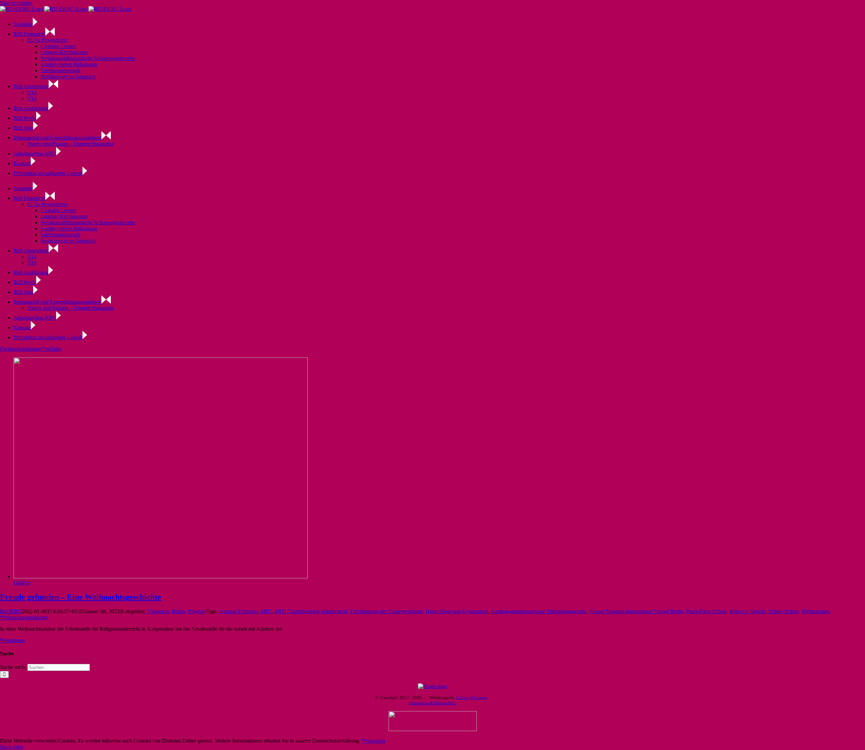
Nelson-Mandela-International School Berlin (636, 611)
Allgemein (158, 611)
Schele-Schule (783, 611)
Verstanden (373, 741)
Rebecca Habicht (747, 611)
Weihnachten (815, 611)
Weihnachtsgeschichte (23, 617)
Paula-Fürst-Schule (706, 611)
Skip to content (16, 3)
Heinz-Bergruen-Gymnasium (457, 611)
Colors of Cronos (471, 697)
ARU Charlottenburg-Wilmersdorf (310, 611)
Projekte (196, 611)
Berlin (178, 611)
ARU (266, 611)
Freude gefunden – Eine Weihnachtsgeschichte (80, 597)
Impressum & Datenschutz (432, 702)
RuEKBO (11, 611)
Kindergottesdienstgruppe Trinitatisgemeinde (538, 611)
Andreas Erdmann (238, 611)
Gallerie (22, 582)
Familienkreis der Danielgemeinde (386, 611)
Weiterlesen (12, 640)
